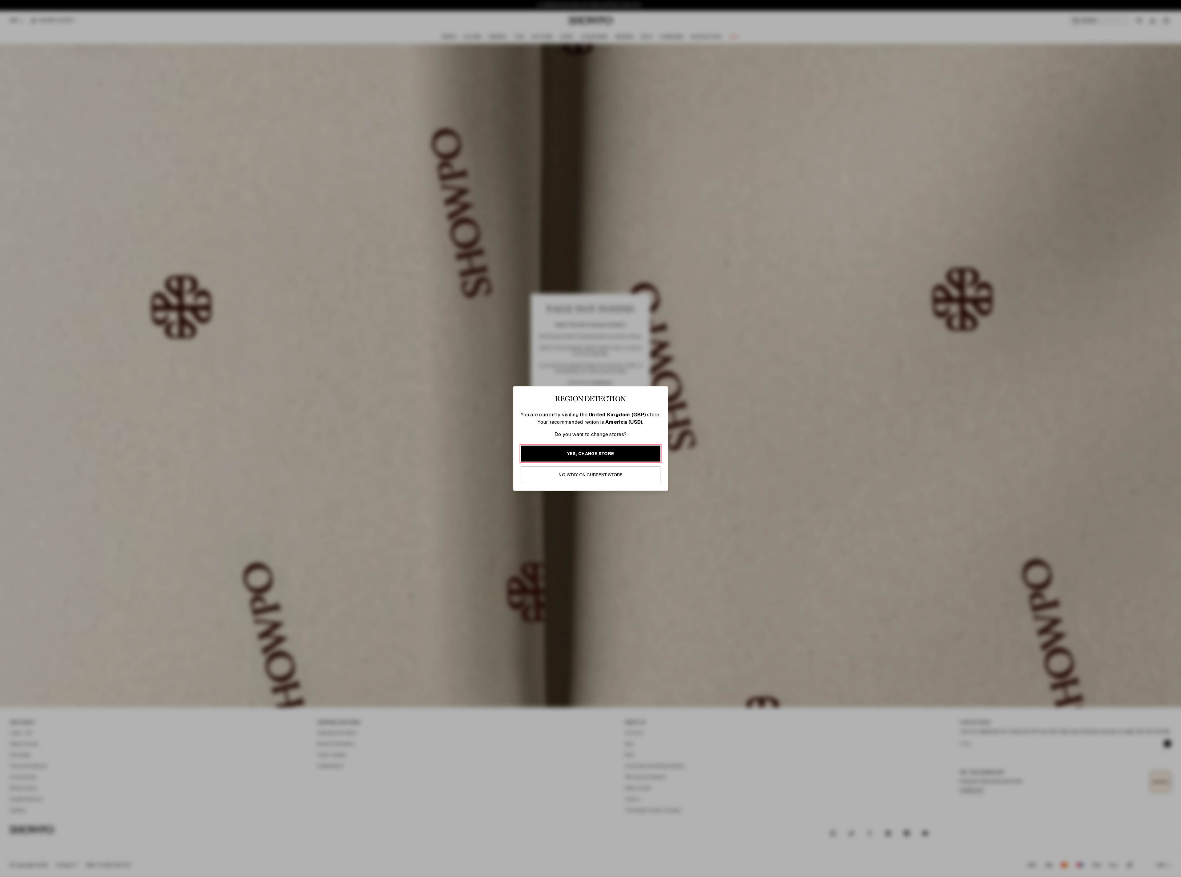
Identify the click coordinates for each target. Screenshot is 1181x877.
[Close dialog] (722, 347)
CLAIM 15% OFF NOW (659, 493)
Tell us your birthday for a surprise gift (650, 459)
